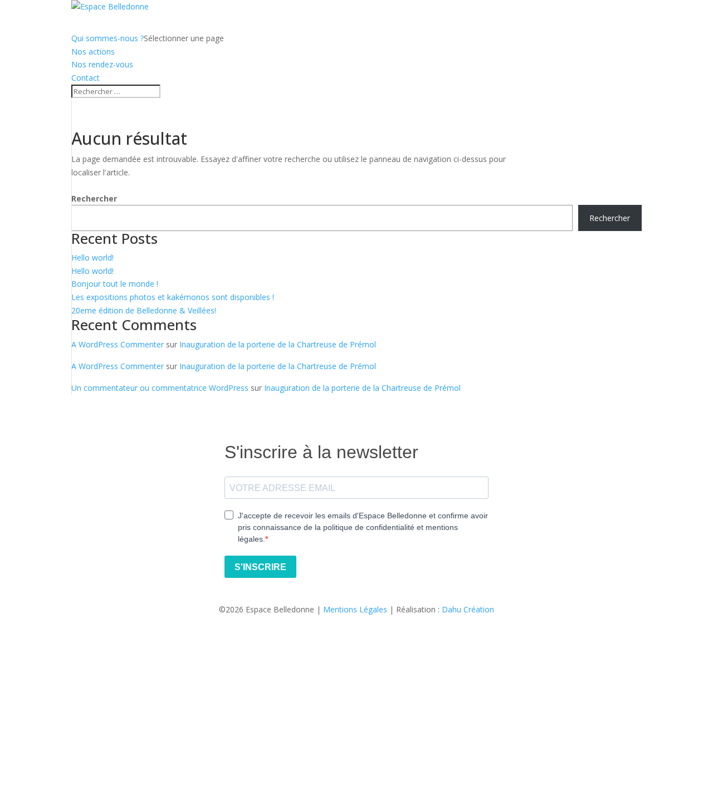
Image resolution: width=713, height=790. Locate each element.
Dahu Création (468, 609)
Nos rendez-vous (102, 64)
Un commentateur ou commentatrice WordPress (159, 387)
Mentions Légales (355, 609)
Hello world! (92, 257)
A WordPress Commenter (117, 344)
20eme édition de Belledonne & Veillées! (143, 310)
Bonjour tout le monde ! (114, 283)
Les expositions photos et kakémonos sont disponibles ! (172, 297)
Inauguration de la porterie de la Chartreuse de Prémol (277, 344)
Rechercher (94, 198)
